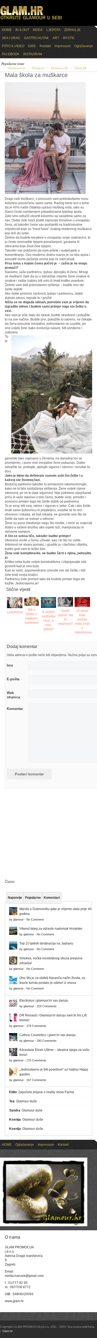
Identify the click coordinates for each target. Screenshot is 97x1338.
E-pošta (13, 679)
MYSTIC (69, 38)
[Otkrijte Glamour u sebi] (31, 19)
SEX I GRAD (11, 38)
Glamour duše (26, 1101)
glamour (38, 68)
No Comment (35, 919)
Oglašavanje (83, 46)
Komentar (15, 709)
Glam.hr (6, 1331)
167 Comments (36, 1080)
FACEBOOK (10, 54)
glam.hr (80, 68)
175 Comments (36, 1060)
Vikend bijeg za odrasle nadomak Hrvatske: (51, 929)
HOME (7, 30)
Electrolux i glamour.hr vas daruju (43, 1000)
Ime (10, 665)
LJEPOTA (53, 30)
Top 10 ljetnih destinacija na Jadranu (46, 943)
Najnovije (15, 898)
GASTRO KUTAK (36, 38)
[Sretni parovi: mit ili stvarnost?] (65, 602)
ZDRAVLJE (72, 30)
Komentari (52, 898)
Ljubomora (15, 612)
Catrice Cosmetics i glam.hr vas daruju (47, 1035)
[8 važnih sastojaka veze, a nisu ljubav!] (48, 602)
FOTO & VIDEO (13, 46)
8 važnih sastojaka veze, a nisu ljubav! (48, 620)
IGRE (32, 46)
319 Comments (47, 1006)
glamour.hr (59, 68)
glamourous (17, 68)
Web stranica (13, 695)
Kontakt (45, 46)
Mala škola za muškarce (36, 75)
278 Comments (36, 1025)
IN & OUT (22, 30)
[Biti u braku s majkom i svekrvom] (31, 601)
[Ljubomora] (14, 602)
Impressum (62, 46)
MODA (38, 30)
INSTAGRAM (32, 54)
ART (56, 38)
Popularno (33, 898)
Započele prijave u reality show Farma (46, 1092)
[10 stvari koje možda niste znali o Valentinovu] (82, 602)
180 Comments (47, 1040)
